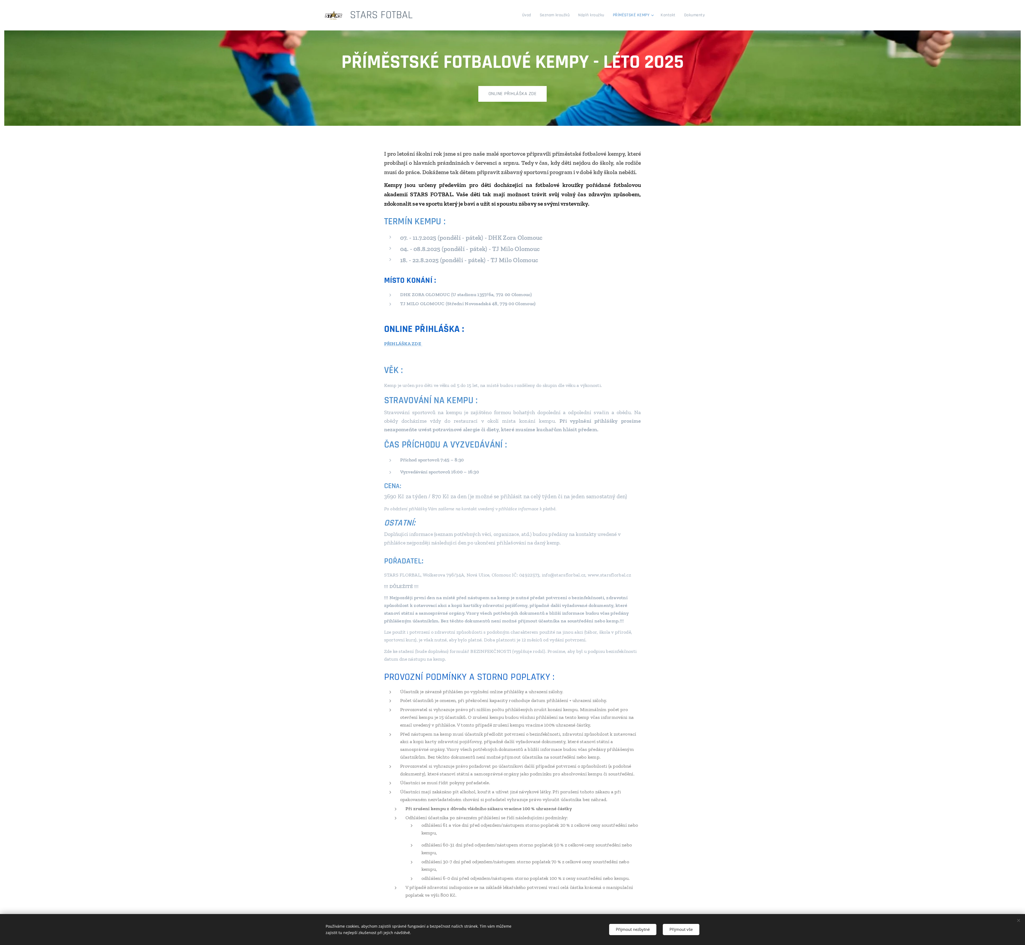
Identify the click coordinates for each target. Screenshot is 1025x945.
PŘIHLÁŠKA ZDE (403, 344)
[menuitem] (528, 15)
